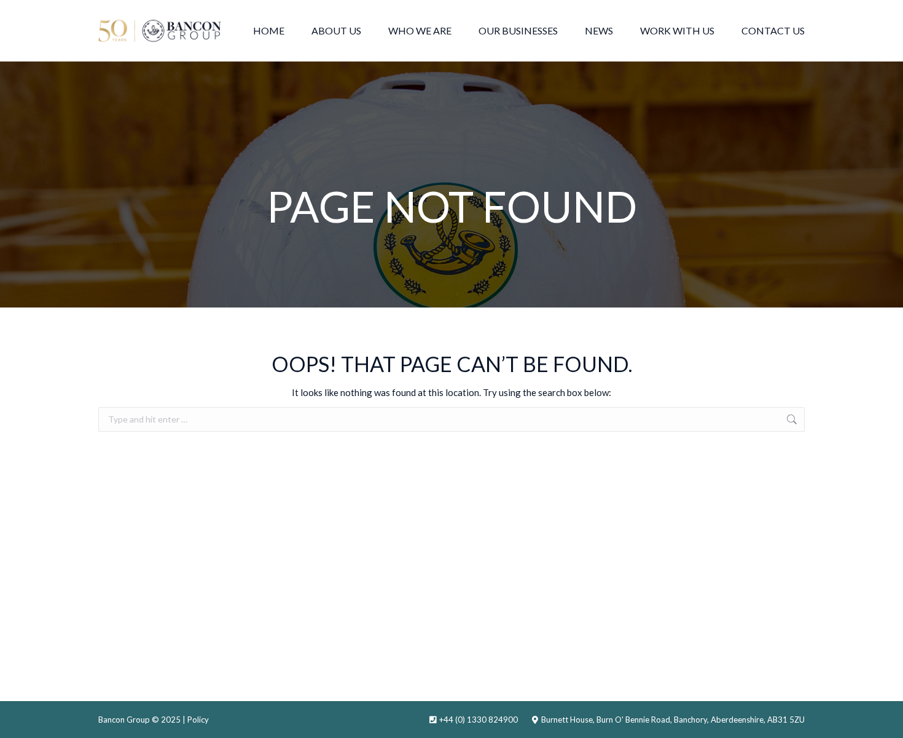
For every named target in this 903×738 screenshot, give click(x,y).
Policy (198, 719)
